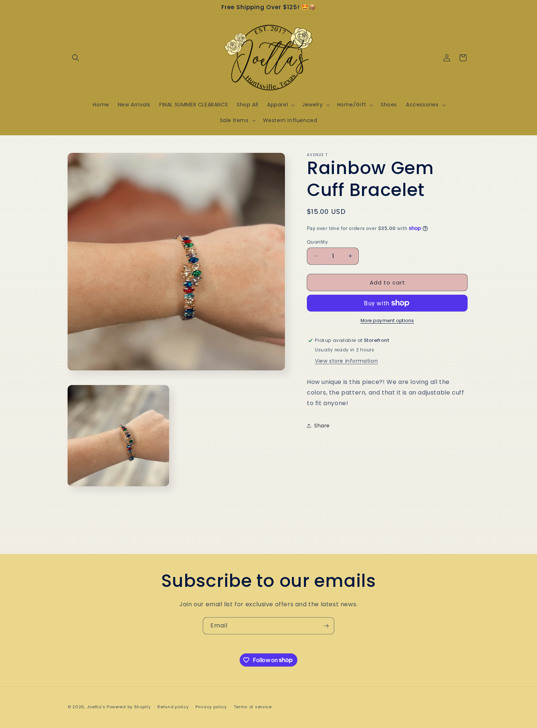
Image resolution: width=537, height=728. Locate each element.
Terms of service (253, 706)
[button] (76, 58)
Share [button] (322, 425)
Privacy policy (211, 706)
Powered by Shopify (129, 707)
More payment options (387, 320)
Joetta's (96, 707)
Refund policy (172, 706)
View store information (346, 360)
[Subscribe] (326, 625)
